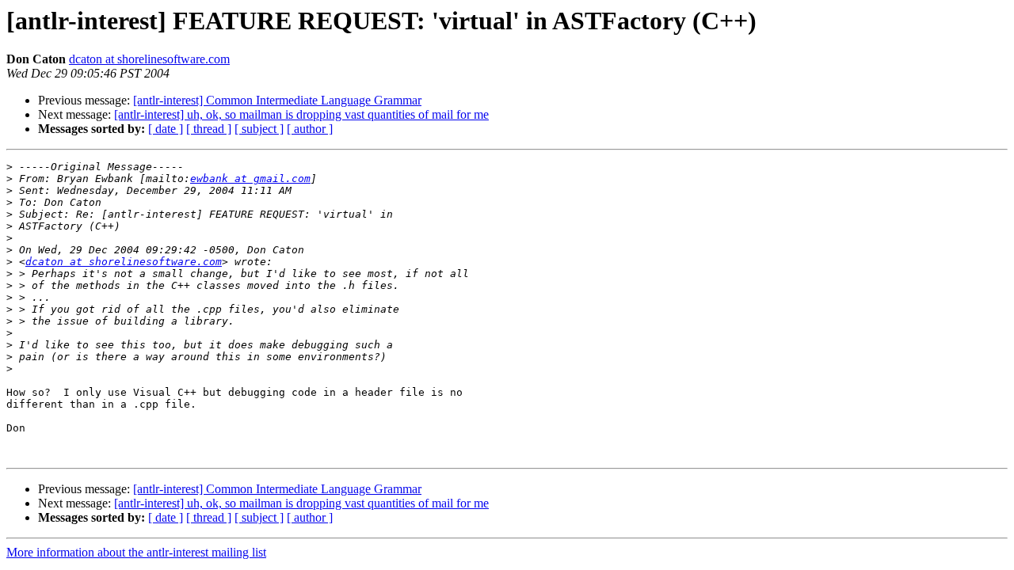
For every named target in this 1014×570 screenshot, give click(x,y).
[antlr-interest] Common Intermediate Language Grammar (277, 100)
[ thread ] (208, 128)
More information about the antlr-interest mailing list (136, 552)
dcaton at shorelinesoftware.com (149, 59)
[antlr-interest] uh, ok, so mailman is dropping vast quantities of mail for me (301, 114)
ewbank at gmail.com (250, 178)
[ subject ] (259, 128)
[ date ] (165, 128)
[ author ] (310, 128)
